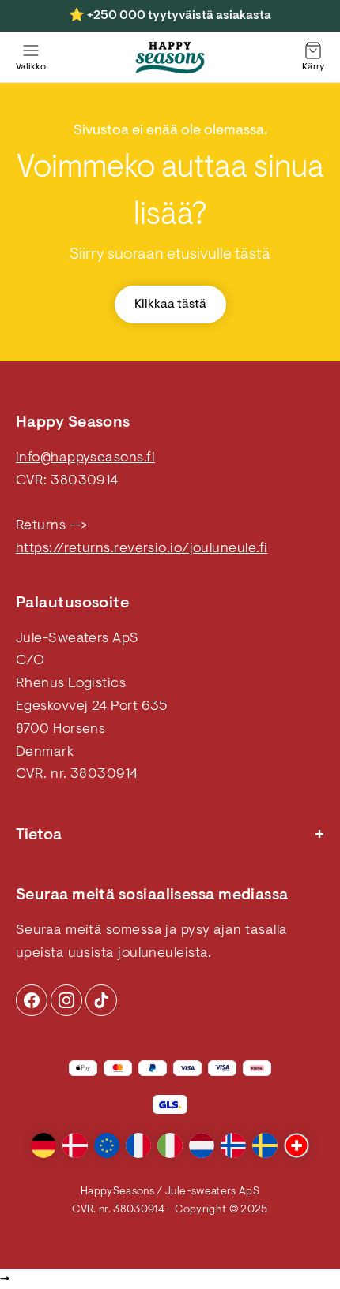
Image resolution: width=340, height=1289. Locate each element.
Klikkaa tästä (170, 304)
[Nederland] (201, 1145)
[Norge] (233, 1145)
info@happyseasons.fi (85, 458)
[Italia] (170, 1145)
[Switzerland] (296, 1145)
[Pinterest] (66, 1000)
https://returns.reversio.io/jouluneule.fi (141, 549)
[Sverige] (265, 1145)
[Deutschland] (43, 1145)
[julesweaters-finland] (170, 58)
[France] (138, 1145)
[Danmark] (75, 1145)
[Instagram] (32, 1000)
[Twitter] (101, 1000)
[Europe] (106, 1145)
